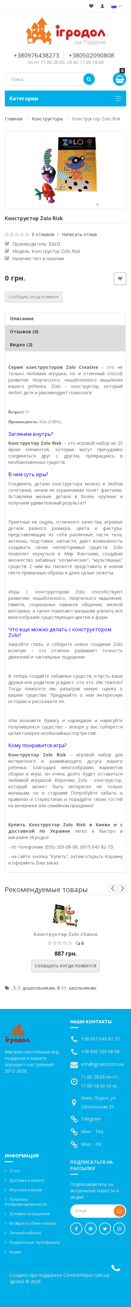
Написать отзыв (79, 234)
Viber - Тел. (92, 1131)
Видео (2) (21, 345)
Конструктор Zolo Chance (66, 934)
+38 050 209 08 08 (100, 1051)
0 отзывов (43, 234)
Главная (14, 119)
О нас (15, 1170)
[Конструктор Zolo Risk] (65, 170)
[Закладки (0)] (91, 6)
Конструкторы (47, 119)
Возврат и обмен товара (33, 1223)
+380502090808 (91, 55)
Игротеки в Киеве (26, 1190)
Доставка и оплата (27, 1180)
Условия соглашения (30, 1213)
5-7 (16, 988)
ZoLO (54, 244)
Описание (22, 318)
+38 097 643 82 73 (100, 1039)
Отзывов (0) (24, 331)
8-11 (61, 988)
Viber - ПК (91, 1144)
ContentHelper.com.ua (86, 1275)
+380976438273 (36, 55)
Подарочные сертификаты (35, 1242)
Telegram (91, 1119)
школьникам (82, 988)
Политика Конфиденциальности (26, 1202)
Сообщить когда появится (34, 297)
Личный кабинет (25, 1232)
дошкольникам (39, 988)
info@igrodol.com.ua (102, 1064)
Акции (15, 1251)
